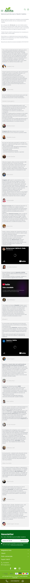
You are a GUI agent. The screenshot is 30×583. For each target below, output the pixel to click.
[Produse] (2, 11)
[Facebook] (10, 568)
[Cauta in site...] (25, 10)
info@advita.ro (6, 565)
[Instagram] (19, 568)
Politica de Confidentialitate (17, 544)
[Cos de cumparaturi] (28, 10)
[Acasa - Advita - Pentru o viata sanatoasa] (12, 9)
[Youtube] (15, 568)
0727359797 (6, 562)
